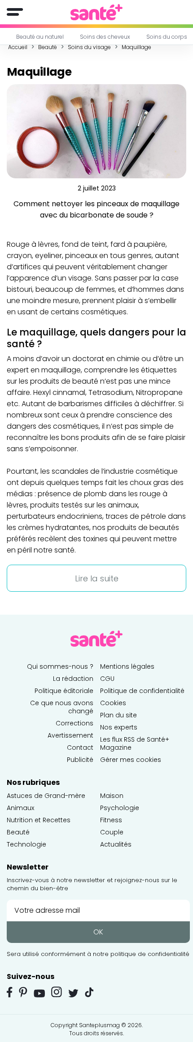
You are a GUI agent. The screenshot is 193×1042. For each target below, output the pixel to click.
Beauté (18, 832)
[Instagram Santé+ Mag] (56, 992)
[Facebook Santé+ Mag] (10, 992)
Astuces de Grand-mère (46, 795)
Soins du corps (166, 37)
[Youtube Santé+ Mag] (39, 993)
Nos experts (118, 727)
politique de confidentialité (149, 954)
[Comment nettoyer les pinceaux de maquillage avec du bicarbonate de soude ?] (96, 131)
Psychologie (119, 807)
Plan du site (118, 715)
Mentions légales (127, 666)
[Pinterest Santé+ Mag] (23, 992)
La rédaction (73, 678)
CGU (107, 678)
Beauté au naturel (40, 37)
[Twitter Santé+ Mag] (73, 993)
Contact (80, 747)
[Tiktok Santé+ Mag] (89, 991)
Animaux (20, 807)
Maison (111, 795)
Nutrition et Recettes (38, 820)
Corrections (74, 723)
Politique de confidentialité (142, 690)
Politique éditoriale (64, 690)
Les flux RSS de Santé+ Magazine (134, 743)
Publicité (80, 759)
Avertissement (70, 735)
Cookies (113, 702)
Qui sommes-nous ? (60, 666)
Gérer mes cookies (130, 759)
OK (98, 932)
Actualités (116, 844)
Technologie (26, 844)
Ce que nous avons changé (61, 707)
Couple (111, 832)
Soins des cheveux (105, 37)
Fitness (111, 820)
